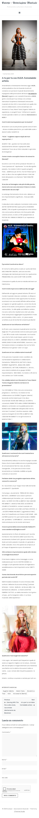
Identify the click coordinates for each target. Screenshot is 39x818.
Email (4, 769)
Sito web (5, 778)
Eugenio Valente (8, 691)
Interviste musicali (9, 687)
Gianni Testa (20, 691)
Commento (6, 732)
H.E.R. (9, 694)
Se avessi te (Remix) (20, 694)
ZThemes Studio (19, 811)
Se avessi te (32, 94)
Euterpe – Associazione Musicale (19, 3)
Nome (4, 760)
